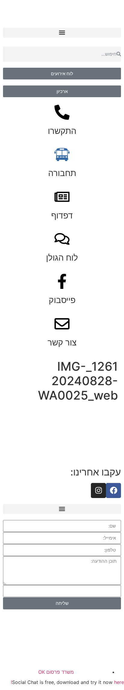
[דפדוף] (62, 196)
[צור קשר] (62, 323)
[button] (62, 33)
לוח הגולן (62, 257)
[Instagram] (98, 490)
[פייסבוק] (62, 281)
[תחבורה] (62, 154)
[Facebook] (113, 490)
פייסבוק (62, 300)
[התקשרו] (62, 112)
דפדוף (62, 215)
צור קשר (62, 342)
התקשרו (62, 131)
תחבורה (62, 173)
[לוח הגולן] (62, 238)
